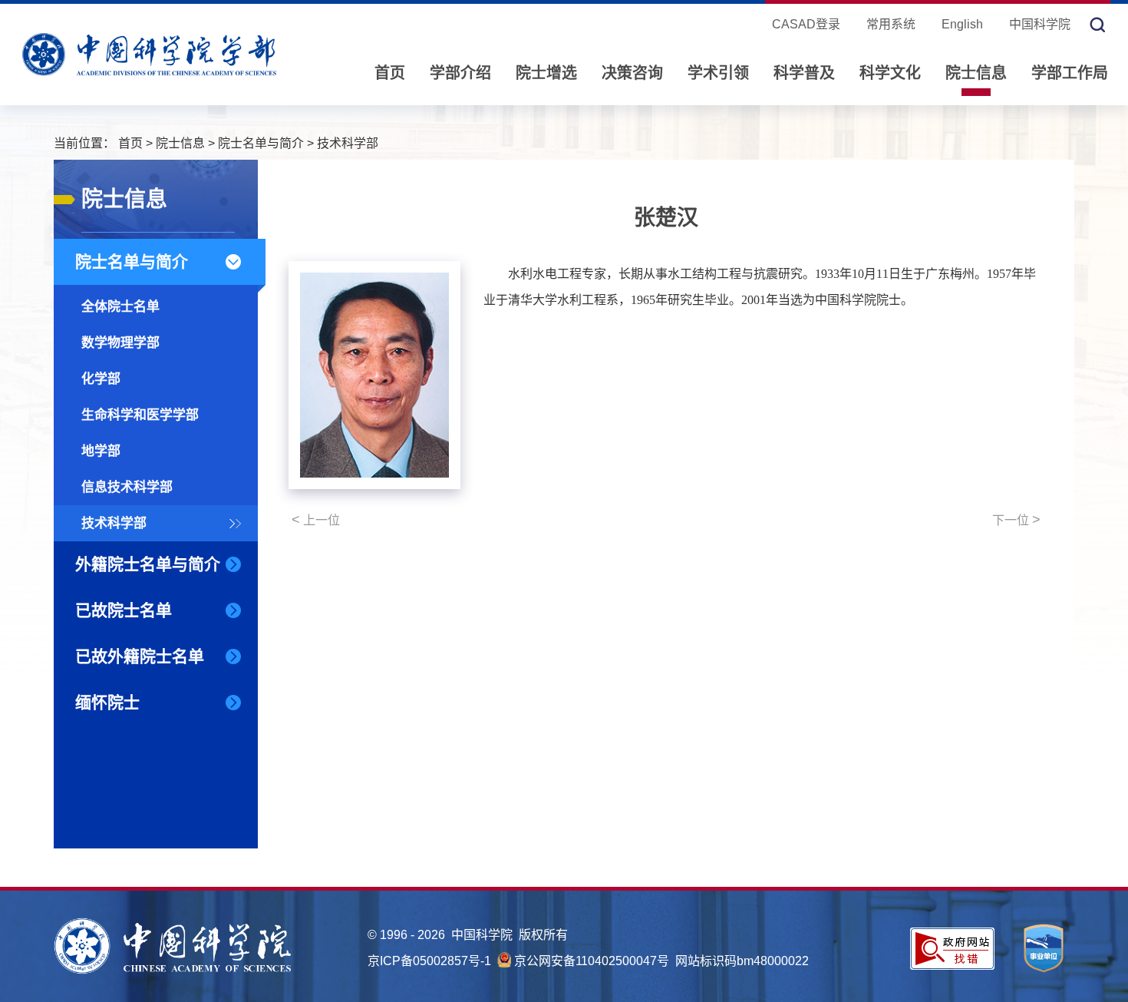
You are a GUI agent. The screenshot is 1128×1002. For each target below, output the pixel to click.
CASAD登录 (806, 24)
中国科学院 (1039, 24)
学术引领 (718, 72)
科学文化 (890, 72)
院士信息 (976, 72)
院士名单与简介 (261, 143)
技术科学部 (347, 143)
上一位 (316, 519)
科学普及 (804, 72)
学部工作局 (1069, 72)
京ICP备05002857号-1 (429, 960)
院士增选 (546, 72)
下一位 (1016, 519)
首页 (389, 72)
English (962, 24)
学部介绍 (460, 72)
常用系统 (890, 24)
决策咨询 (632, 72)
